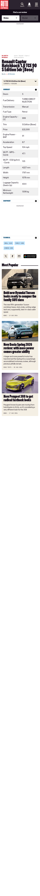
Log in (29, 6)
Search (22, 6)
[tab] (20, 90)
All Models (11, 74)
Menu (36, 6)
